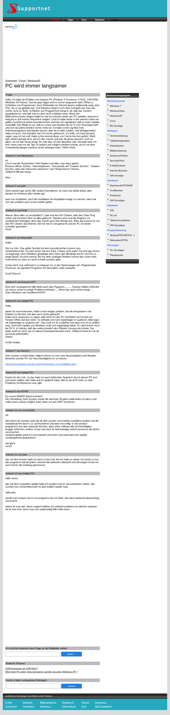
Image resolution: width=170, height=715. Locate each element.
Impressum (101, 702)
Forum (55, 19)
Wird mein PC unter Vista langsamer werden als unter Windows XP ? (41, 671)
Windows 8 (68, 702)
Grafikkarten (116, 190)
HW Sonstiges (117, 200)
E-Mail (8, 702)
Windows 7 (115, 106)
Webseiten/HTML (119, 240)
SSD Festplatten (103, 706)
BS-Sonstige (116, 125)
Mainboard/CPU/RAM (121, 185)
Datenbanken (117, 145)
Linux (113, 120)
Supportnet (11, 80)
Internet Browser (118, 170)
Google (85, 702)
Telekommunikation (120, 220)
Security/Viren (117, 160)
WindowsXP (34, 80)
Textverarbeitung (119, 135)
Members (99, 19)
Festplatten (28, 706)
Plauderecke (116, 255)
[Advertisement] (85, 54)
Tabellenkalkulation (120, 140)
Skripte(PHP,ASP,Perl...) (122, 235)
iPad (84, 706)
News (84, 19)
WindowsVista (117, 111)
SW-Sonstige (117, 175)
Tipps (70, 19)
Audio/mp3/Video (119, 155)
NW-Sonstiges (117, 225)
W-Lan (113, 215)
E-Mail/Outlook (117, 165)
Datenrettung (69, 706)
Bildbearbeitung (118, 150)
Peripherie (115, 195)
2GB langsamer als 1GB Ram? (21, 668)
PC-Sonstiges (117, 250)
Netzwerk (27, 702)
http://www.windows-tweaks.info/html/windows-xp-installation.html (40, 364)
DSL (112, 210)
